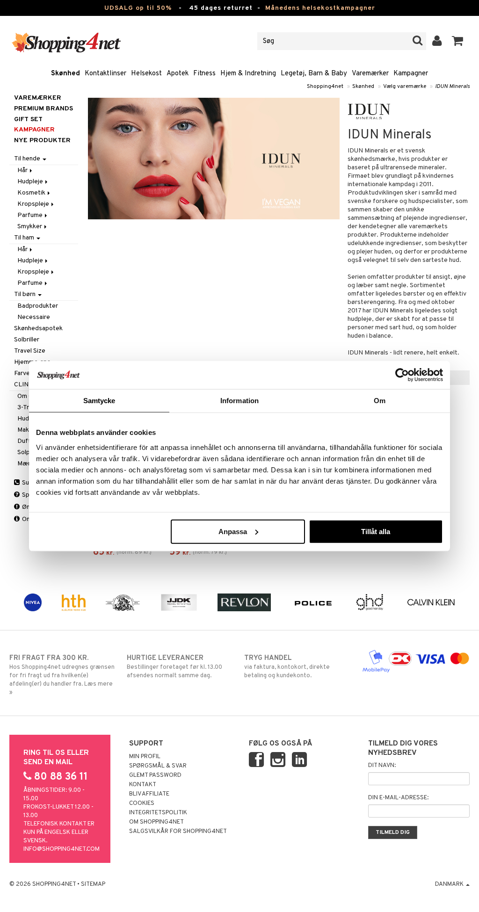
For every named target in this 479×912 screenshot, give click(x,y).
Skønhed (65, 73)
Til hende (28, 159)
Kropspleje (34, 204)
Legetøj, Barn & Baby (314, 73)
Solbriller (26, 340)
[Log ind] (437, 41)
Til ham (25, 238)
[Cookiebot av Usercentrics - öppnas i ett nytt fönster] (402, 375)
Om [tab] (379, 401)
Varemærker (370, 73)
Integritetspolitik (158, 813)
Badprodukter (37, 306)
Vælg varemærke (404, 86)
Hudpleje (30, 182)
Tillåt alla (375, 531)
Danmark (450, 884)
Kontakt (142, 785)
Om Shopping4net (156, 822)
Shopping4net (325, 86)
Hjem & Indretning (248, 73)
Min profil (144, 756)
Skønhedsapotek (38, 329)
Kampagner (410, 73)
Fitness (204, 73)
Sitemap (93, 884)
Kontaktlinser (105, 73)
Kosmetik (32, 193)
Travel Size (29, 351)
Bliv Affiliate (149, 794)
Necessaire (33, 317)
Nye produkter (42, 141)
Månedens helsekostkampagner (320, 8)
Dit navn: (382, 765)
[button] (457, 41)
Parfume (30, 215)
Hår (23, 170)
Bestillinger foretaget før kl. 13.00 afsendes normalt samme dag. (174, 667)
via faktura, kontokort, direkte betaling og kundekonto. (287, 667)
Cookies (141, 803)
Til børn (25, 294)
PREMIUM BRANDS (43, 109)
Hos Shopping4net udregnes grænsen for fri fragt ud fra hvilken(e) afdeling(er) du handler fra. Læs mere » (62, 675)
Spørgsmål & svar (158, 766)
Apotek (178, 73)
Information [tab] (239, 401)
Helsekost (146, 73)
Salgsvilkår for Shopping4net (178, 831)
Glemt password (155, 775)
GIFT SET (28, 119)
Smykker (30, 227)
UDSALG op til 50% (138, 8)
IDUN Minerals (452, 86)
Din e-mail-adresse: (398, 798)
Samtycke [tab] (99, 401)
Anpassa (232, 531)
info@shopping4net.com (61, 849)
